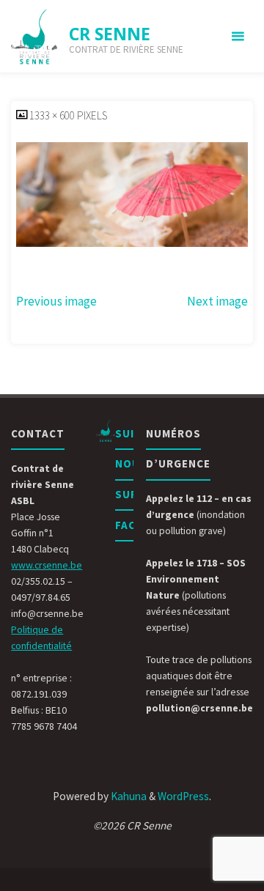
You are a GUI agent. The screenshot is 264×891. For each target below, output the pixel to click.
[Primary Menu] (237, 36)
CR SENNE (109, 33)
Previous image (56, 301)
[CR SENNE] (34, 36)
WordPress (183, 796)
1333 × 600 (53, 115)
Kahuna (128, 796)
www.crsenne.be (46, 565)
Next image (217, 301)
